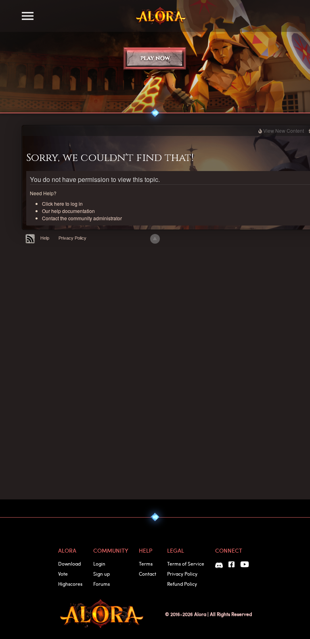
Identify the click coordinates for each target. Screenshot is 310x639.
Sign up (101, 573)
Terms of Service (185, 563)
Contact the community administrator (82, 218)
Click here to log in (62, 203)
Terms (146, 563)
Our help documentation (68, 210)
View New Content (283, 130)
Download (69, 563)
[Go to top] (155, 239)
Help (44, 238)
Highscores (70, 583)
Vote (63, 573)
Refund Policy (182, 583)
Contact (147, 573)
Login (99, 563)
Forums (101, 583)
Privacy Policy (72, 238)
